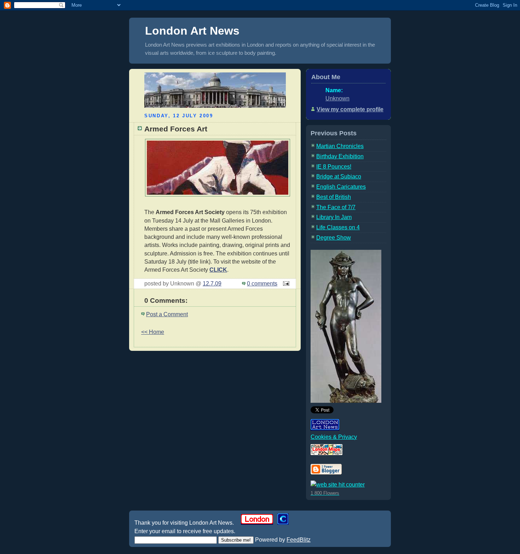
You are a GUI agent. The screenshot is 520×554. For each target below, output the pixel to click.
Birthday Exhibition (340, 156)
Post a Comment (167, 314)
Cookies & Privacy (334, 437)
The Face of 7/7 (336, 207)
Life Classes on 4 (338, 227)
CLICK (218, 270)
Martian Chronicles (340, 146)
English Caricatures (341, 187)
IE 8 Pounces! (333, 167)
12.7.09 (212, 284)
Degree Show (333, 238)
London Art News (192, 30)
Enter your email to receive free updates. (184, 531)
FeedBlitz (299, 540)
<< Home (152, 332)
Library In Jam (334, 217)
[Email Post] (285, 284)
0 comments (262, 284)
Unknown (337, 98)
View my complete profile (350, 109)
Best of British (333, 197)
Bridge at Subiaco (338, 176)
